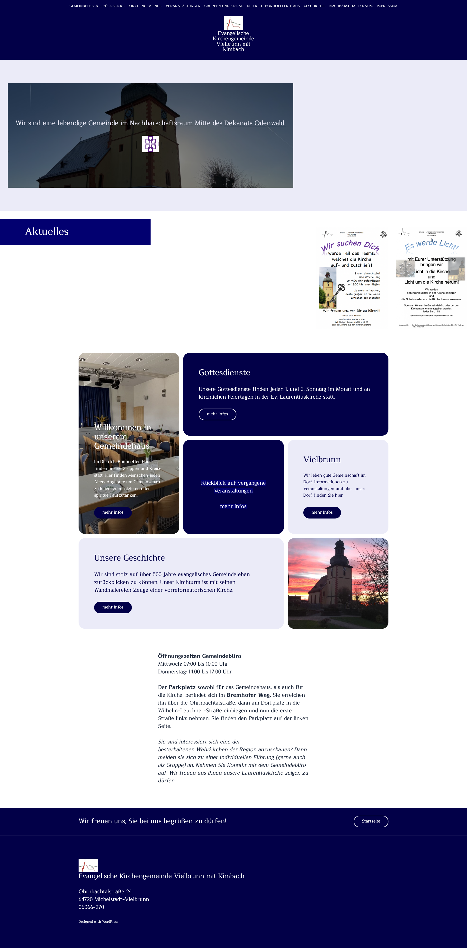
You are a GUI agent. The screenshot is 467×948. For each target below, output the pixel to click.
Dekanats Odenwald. (255, 123)
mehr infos (113, 512)
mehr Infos (322, 512)
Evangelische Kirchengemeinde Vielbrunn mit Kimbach (233, 41)
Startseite (371, 821)
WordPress (110, 921)
